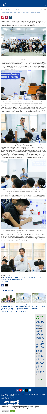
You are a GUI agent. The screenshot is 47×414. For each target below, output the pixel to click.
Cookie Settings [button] (5, 411)
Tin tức (17, 9)
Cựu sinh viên (4, 9)
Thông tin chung (11, 9)
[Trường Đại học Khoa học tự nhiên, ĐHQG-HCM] (4, 4)
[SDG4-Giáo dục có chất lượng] (2, 17)
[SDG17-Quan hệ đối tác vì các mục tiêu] (10, 17)
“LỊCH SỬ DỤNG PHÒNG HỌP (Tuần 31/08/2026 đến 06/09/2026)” (23, 306)
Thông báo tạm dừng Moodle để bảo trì (40, 371)
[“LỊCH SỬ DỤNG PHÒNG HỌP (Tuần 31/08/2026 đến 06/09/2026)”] (23, 298)
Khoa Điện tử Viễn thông (8, 277)
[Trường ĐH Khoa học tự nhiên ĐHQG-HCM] (17, 390)
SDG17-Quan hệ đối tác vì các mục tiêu (22, 277)
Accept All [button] (12, 411)
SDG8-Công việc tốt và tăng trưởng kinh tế (13, 279)
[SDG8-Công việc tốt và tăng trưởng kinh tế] (6, 17)
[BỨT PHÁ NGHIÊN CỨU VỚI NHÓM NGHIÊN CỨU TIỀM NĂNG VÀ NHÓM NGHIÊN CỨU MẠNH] (39, 298)
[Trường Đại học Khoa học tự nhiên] (23, 390)
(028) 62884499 (10, 395)
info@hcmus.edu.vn (8, 398)
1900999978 (12, 397)
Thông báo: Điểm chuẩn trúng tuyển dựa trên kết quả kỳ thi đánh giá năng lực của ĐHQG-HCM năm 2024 (40, 334)
